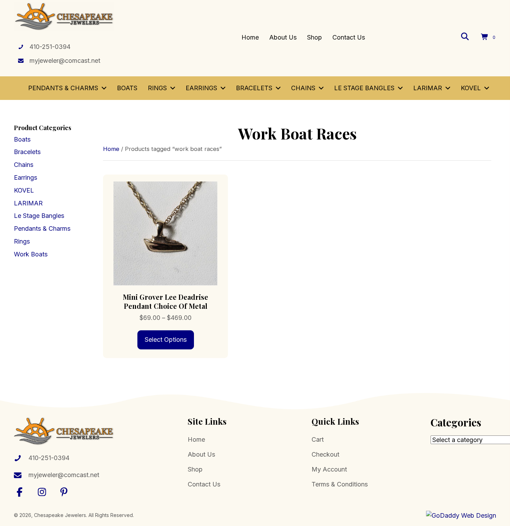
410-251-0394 (49, 46)
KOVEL (24, 190)
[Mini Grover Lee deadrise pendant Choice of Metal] (165, 233)
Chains (23, 164)
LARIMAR (28, 203)
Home (111, 148)
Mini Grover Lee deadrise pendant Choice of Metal (165, 301)
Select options (166, 339)
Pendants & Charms (42, 228)
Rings (22, 241)
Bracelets (27, 151)
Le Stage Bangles (39, 215)
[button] (20, 492)
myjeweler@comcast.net (64, 60)
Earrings (25, 177)
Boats (22, 139)
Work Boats (31, 254)
